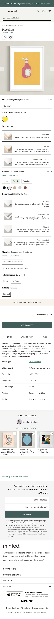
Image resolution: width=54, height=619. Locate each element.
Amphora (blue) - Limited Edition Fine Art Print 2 (27, 452)
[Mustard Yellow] (5, 119)
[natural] (15, 188)
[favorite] (10, 37)
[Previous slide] (2, 69)
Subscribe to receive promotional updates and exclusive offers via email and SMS (28, 489)
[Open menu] (5, 11)
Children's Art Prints (19, 476)
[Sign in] (38, 11)
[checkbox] (6, 181)
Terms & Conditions (12, 608)
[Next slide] (52, 69)
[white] (9, 188)
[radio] (27, 136)
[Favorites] (43, 11)
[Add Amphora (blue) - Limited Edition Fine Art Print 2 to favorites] (33, 433)
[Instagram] (31, 600)
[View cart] (49, 11)
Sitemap (35, 608)
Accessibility (43, 608)
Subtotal (41, 314)
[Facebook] (22, 600)
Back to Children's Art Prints (13, 26)
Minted (5, 476)
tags (45, 337)
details (9, 337)
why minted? (27, 337)
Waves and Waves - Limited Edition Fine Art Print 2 (8, 452)
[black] (4, 188)
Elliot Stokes (8, 32)
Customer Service (12, 575)
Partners (7, 581)
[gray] (20, 188)
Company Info (9, 569)
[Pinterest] (25, 600)
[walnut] (25, 188)
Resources (8, 587)
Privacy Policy (26, 608)
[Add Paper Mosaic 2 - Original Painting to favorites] (51, 433)
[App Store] (14, 595)
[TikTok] (28, 600)
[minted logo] (12, 11)
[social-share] (4, 37)
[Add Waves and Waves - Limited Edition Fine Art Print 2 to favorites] (14, 433)
